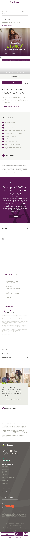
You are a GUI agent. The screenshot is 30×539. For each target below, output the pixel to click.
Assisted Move (5, 478)
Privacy (17, 523)
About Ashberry (6, 488)
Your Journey (5, 474)
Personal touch (5, 469)
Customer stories (5, 472)
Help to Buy (4, 485)
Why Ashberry (5, 466)
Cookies (22, 523)
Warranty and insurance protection (9, 475)
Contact (4, 492)
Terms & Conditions (10, 523)
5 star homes (5, 468)
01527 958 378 (10, 312)
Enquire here (15, 216)
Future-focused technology (8, 477)
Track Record (5, 483)
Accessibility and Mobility (15, 525)
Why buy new (5, 471)
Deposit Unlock (5, 482)
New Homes (8, 11)
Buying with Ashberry (8, 464)
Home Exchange (5, 480)
